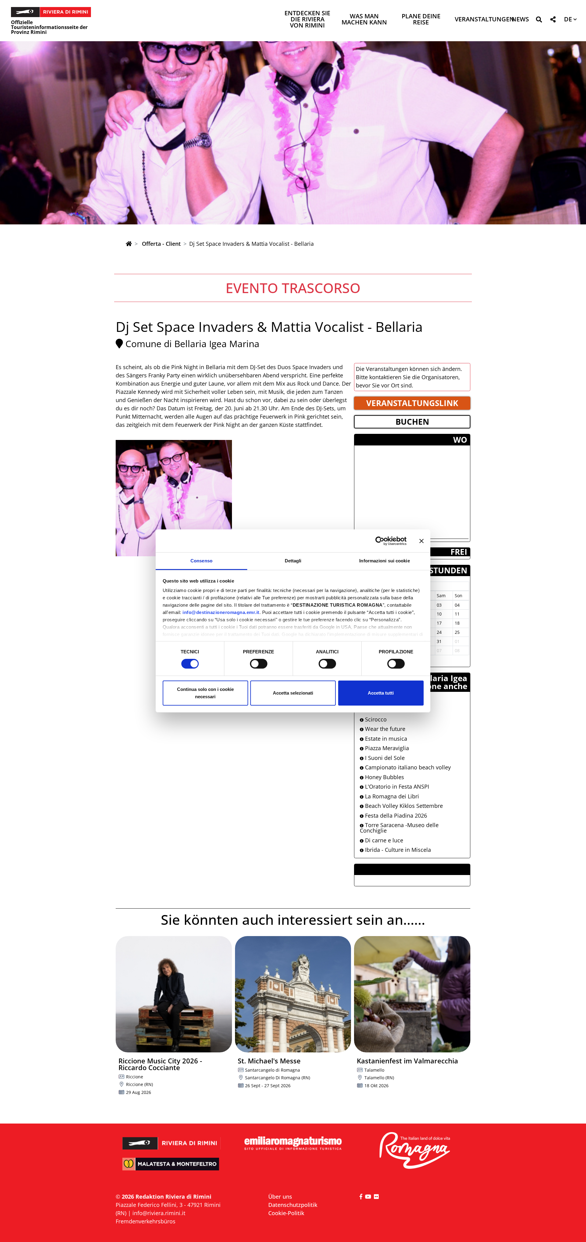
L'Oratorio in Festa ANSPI (396, 786)
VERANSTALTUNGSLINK (412, 403)
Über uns (280, 1196)
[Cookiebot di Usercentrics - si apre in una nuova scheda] (380, 540)
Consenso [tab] (201, 560)
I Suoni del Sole (384, 758)
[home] (129, 243)
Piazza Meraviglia (386, 748)
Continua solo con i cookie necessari (205, 693)
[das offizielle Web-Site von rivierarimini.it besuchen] (172, 1139)
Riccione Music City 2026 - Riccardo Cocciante (160, 1064)
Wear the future (384, 729)
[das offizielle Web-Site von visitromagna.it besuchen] (414, 1151)
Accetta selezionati (293, 692)
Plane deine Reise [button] (421, 19)
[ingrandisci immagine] (174, 498)
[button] (538, 20)
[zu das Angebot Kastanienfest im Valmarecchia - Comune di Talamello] (412, 994)
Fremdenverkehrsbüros (145, 1221)
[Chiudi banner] (421, 541)
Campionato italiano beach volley (407, 767)
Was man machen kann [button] (364, 19)
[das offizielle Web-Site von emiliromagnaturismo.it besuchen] (293, 1143)
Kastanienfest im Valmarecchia (407, 1060)
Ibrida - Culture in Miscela (397, 849)
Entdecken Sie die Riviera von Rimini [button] (307, 19)
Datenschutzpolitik (292, 1204)
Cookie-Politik (286, 1213)
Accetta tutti (381, 692)
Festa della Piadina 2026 (395, 815)
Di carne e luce (383, 840)
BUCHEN (412, 421)
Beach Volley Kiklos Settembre (403, 805)
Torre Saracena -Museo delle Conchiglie (399, 827)
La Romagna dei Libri (391, 796)
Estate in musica (385, 738)
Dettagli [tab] (293, 560)
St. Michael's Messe (269, 1060)
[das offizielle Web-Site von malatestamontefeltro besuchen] (172, 1168)
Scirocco (375, 719)
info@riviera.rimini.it (158, 1213)
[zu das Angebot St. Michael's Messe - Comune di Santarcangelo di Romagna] (293, 994)
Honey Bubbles (384, 777)
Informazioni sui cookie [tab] (384, 560)
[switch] (258, 664)
